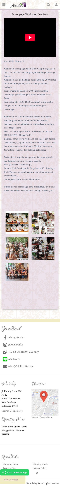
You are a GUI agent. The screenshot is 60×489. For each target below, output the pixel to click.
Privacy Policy (39, 468)
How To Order (11, 479)
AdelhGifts (13, 359)
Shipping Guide (40, 464)
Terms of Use (9, 468)
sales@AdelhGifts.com (21, 366)
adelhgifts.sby (15, 337)
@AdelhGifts (15, 345)
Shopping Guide (10, 464)
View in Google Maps (12, 410)
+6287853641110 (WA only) (23, 352)
